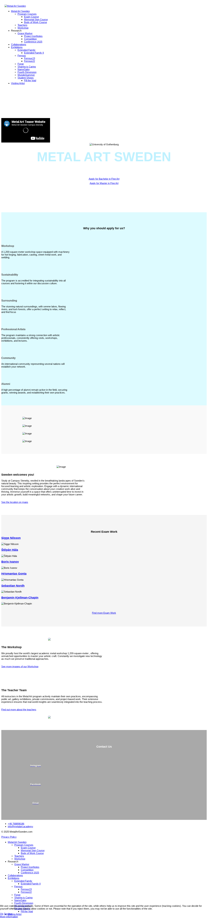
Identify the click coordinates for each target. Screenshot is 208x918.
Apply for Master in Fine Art (104, 183)
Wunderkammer (26, 75)
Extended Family (26, 50)
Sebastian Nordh (13, 585)
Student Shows (26, 77)
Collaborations (18, 44)
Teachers (22, 25)
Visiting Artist (18, 83)
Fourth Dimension (27, 72)
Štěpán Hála (9, 549)
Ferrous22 (29, 61)
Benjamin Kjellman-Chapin (19, 597)
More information (9, 916)
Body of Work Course (35, 22)
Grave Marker (25, 33)
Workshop (23, 27)
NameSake (24, 69)
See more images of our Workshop (19, 666)
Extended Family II (34, 52)
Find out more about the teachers (18, 709)
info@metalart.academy (20, 826)
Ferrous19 (29, 58)
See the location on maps (14, 502)
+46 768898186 (16, 823)
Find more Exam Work (104, 612)
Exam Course (31, 16)
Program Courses (27, 14)
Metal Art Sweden (20, 11)
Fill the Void (30, 80)
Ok (1, 913)
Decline (8, 913)
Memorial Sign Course (36, 19)
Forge (21, 63)
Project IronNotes (33, 36)
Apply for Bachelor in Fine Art (104, 178)
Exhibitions (17, 47)
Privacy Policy (9, 836)
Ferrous (22, 55)
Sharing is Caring (27, 66)
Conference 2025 (33, 41)
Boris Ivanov (10, 561)
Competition (30, 39)
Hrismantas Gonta (13, 573)
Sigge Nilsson (11, 538)
